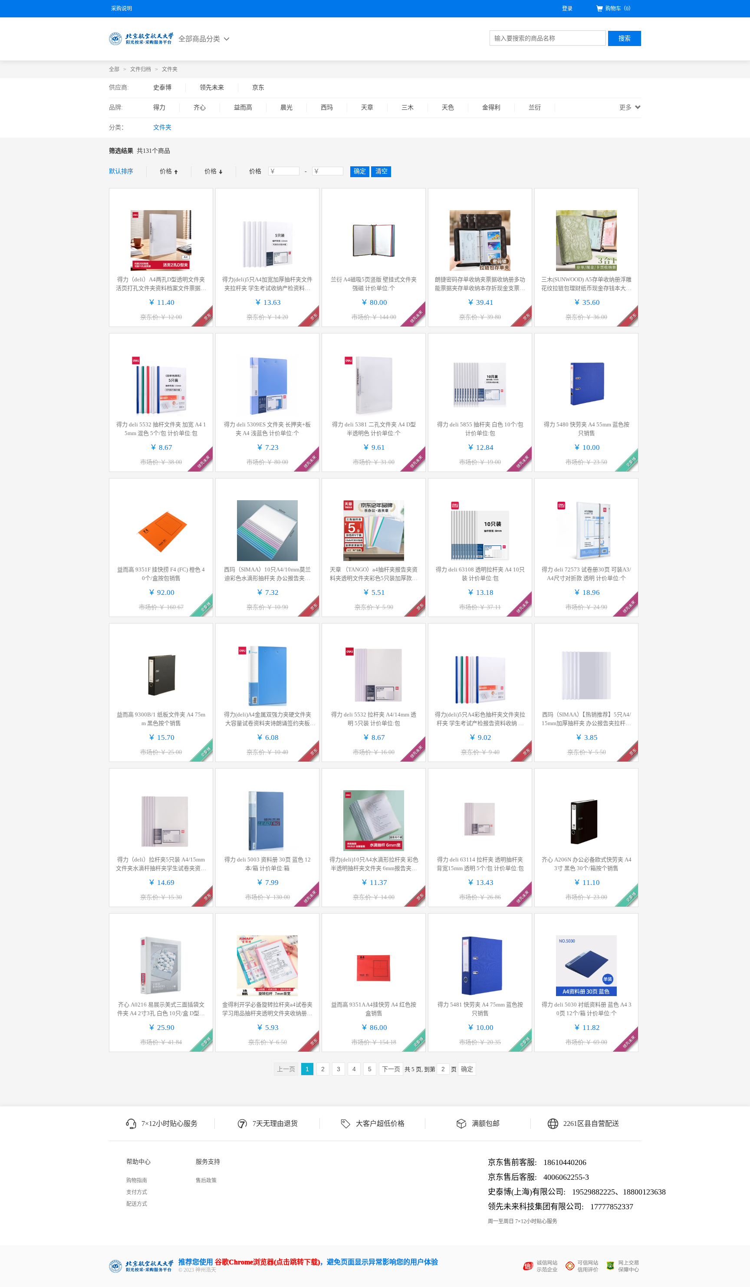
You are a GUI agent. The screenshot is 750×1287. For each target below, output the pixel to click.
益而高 (243, 107)
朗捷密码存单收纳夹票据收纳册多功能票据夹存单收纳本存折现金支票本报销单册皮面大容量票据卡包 (480, 284)
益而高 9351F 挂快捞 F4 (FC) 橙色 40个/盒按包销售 (161, 573)
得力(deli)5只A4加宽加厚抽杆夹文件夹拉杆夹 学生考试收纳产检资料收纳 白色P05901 (267, 284)
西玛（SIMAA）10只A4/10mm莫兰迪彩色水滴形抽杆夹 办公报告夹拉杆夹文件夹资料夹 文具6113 (267, 574)
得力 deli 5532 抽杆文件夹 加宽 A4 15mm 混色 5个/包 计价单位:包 (161, 428)
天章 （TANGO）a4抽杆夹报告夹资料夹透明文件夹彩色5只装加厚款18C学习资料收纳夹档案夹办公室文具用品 (373, 574)
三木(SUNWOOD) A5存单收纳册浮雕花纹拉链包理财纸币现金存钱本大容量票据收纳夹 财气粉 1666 (586, 284)
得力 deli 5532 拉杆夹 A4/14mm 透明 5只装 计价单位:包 (373, 718)
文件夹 (170, 69)
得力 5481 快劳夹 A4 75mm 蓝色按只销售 (480, 1008)
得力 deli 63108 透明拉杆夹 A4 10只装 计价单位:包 (480, 573)
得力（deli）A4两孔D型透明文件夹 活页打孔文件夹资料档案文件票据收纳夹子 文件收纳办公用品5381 (161, 284)
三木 (407, 107)
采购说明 (121, 9)
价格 (167, 171)
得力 (159, 107)
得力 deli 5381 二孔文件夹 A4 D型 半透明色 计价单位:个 (374, 428)
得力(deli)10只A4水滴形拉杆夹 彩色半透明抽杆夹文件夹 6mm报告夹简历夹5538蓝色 (373, 864)
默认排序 (121, 171)
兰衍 (535, 107)
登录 (567, 9)
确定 (467, 1069)
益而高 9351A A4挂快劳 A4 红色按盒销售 (373, 1008)
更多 (626, 107)
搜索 (624, 38)
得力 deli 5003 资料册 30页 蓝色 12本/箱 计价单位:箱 (267, 863)
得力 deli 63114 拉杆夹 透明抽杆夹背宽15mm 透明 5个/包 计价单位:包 (480, 863)
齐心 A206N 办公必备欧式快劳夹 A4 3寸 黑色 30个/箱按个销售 (587, 863)
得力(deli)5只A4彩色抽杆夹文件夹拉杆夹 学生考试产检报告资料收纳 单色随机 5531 (480, 719)
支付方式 (136, 1192)
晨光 (286, 107)
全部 (114, 69)
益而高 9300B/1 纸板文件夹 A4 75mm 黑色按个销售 (161, 718)
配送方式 (136, 1204)
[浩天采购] (141, 38)
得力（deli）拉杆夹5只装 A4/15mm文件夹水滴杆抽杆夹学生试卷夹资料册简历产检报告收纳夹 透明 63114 (161, 864)
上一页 (286, 1069)
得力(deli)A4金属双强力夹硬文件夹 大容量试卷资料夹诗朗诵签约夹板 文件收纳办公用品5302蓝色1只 (267, 719)
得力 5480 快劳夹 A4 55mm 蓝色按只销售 (586, 428)
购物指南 (136, 1181)
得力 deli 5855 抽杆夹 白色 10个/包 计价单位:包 (480, 428)
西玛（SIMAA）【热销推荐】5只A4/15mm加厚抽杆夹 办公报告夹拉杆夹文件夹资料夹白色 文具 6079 (586, 719)
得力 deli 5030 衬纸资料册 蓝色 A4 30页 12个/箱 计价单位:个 (587, 1008)
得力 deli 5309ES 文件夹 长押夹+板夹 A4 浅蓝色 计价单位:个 (267, 428)
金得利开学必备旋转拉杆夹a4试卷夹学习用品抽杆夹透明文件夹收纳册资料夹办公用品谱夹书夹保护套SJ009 (267, 1009)
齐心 (200, 107)
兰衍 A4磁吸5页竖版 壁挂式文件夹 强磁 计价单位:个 (374, 283)
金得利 (491, 107)
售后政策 (206, 1181)
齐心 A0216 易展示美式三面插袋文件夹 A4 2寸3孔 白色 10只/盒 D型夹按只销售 (161, 1009)
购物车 (619, 9)
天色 (448, 107)
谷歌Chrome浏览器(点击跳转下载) (267, 1262)
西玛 (327, 107)
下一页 (391, 1069)
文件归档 (140, 69)
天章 (367, 107)
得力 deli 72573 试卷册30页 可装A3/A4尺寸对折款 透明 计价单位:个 (586, 573)
